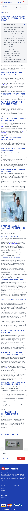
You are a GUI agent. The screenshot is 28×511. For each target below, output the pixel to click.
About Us (3, 485)
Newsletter (3, 500)
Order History (4, 499)
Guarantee (3, 486)
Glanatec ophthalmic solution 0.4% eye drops (12, 452)
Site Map (16, 486)
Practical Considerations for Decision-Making (14, 59)
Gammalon (5, 84)
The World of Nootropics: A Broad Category (14, 36)
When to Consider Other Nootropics (12, 53)
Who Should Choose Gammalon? (11, 51)
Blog (6, 6)
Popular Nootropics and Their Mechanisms (14, 40)
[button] (2, 449)
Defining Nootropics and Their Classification (14, 38)
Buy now (21, 458)
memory (3, 126)
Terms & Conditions (5, 492)
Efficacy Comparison (8, 44)
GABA (7, 367)
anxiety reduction (13, 243)
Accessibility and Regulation (10, 49)
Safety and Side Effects (9, 46)
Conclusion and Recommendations (12, 61)
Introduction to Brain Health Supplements (13, 27)
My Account (4, 495)
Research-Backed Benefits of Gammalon (13, 33)
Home (3, 6)
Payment (3, 490)
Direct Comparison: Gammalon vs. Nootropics (14, 42)
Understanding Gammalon (10, 29)
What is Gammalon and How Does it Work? (14, 31)
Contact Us (16, 485)
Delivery (3, 488)
